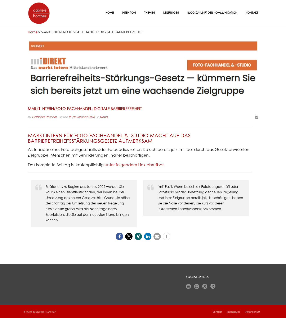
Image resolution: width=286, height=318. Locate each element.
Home (110, 13)
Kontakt (252, 13)
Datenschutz (252, 312)
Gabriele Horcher (44, 117)
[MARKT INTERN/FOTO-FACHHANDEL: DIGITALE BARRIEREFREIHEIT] (143, 70)
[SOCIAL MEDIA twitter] (204, 286)
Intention (129, 13)
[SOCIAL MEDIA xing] (212, 286)
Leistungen (171, 13)
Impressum (233, 312)
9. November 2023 (82, 117)
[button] (119, 236)
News (103, 117)
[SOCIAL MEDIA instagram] (196, 286)
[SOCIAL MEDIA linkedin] (188, 286)
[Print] (256, 117)
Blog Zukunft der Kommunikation (212, 13)
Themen (149, 13)
